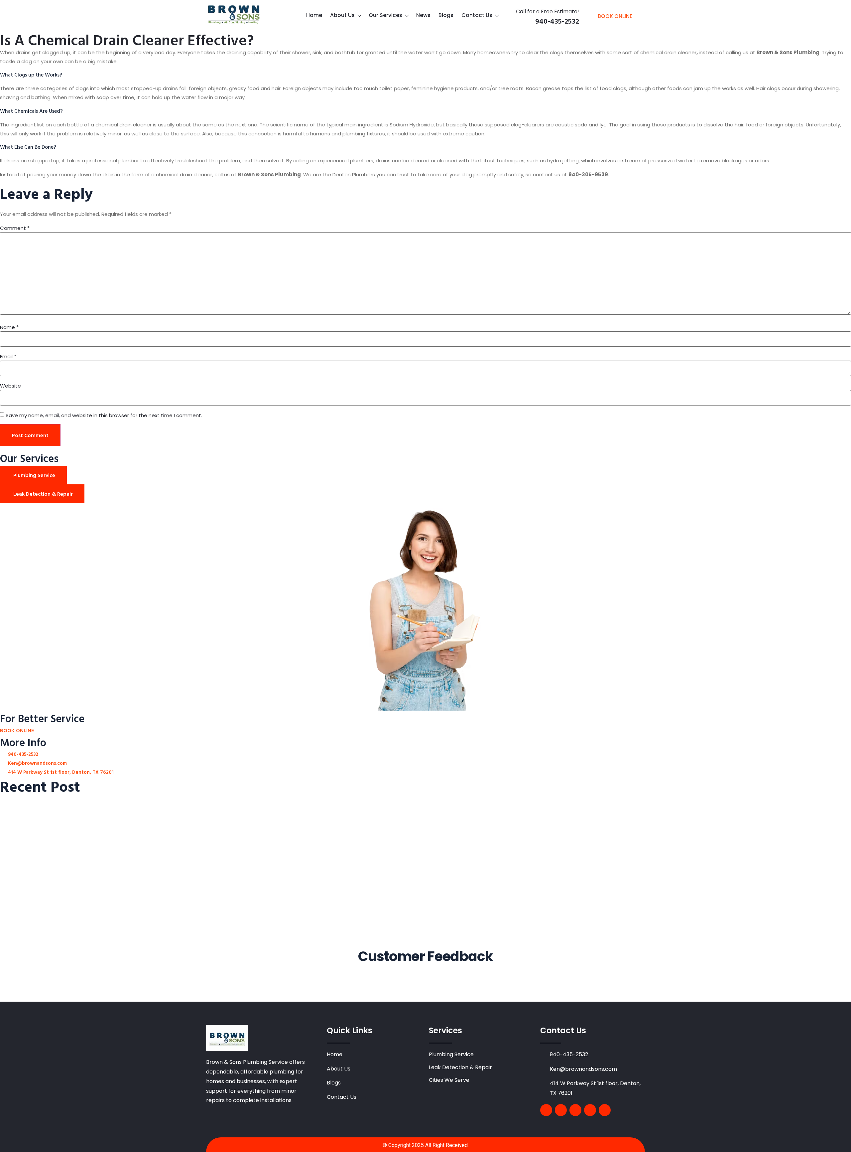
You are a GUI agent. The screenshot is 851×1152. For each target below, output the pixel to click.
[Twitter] (561, 1110)
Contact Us (476, 15)
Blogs (445, 15)
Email (8, 356)
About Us (342, 15)
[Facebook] (546, 1110)
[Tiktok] (605, 1110)
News (423, 15)
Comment (15, 228)
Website (10, 385)
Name (9, 327)
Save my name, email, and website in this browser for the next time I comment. (104, 415)
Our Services (385, 15)
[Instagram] (590, 1110)
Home (314, 15)
